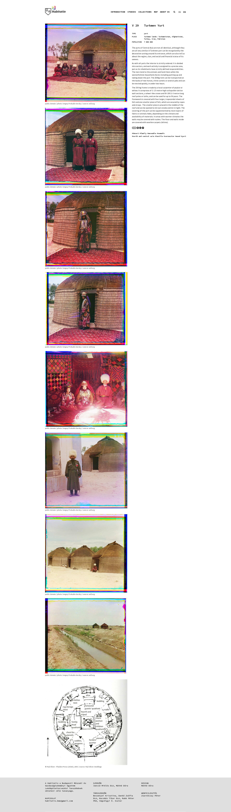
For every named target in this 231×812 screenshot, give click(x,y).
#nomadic (161, 133)
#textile (159, 136)
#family (143, 133)
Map (156, 12)
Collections (145, 12)
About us (165, 12)
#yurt (183, 136)
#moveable (151, 133)
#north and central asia (143, 136)
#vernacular (169, 136)
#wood (177, 136)
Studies (132, 12)
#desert (135, 133)
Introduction (118, 12)
